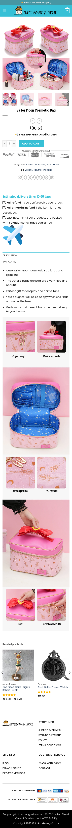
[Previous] (8, 56)
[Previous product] (39, 120)
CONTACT (44, 768)
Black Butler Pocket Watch (53, 687)
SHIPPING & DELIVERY (50, 730)
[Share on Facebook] (27, 177)
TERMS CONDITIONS (50, 745)
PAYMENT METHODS (14, 773)
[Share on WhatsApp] (20, 177)
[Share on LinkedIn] (51, 177)
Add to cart (31, 143)
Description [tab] (10, 255)
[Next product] (32, 120)
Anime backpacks (36, 164)
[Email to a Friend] (39, 177)
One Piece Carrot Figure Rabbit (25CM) (16, 689)
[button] (5, 11)
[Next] (64, 56)
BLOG (6, 763)
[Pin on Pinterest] (45, 177)
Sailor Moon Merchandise (39, 169)
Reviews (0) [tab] (9, 262)
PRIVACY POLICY (12, 768)
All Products (53, 164)
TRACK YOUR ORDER (50, 763)
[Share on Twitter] (33, 177)
